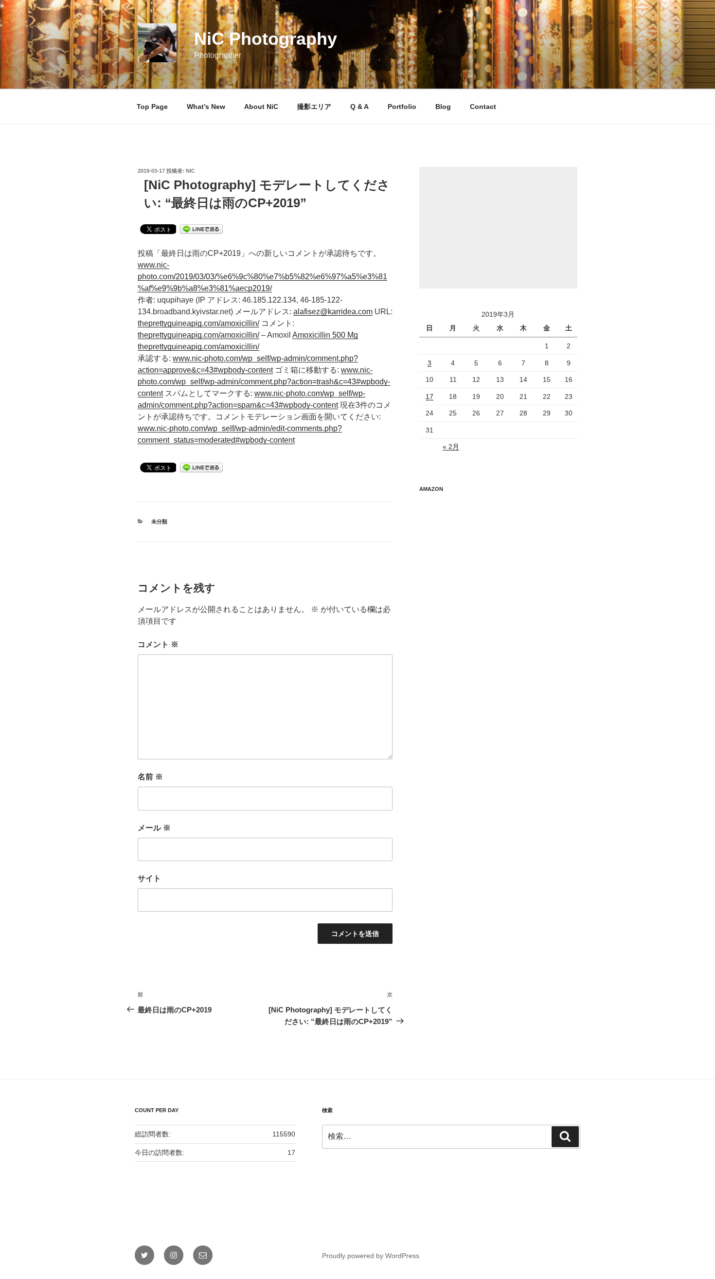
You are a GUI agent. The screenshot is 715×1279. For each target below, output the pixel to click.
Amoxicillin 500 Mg (325, 335)
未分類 (159, 521)
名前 (150, 777)
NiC (190, 171)
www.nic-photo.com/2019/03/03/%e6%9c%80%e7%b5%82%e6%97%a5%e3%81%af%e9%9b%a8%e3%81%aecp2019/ (262, 276)
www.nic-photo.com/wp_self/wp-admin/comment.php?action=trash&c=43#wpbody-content (264, 381)
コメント (158, 644)
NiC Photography (265, 39)
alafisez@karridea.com (333, 311)
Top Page (152, 106)
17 (429, 396)
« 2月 (451, 446)
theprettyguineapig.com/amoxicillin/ (198, 323)
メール (154, 828)
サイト (149, 878)
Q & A (359, 106)
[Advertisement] (498, 227)
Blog (443, 106)
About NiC (261, 106)
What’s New (206, 106)
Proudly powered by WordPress (370, 1256)
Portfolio (402, 106)
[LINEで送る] (201, 228)
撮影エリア (314, 106)
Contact (483, 106)
